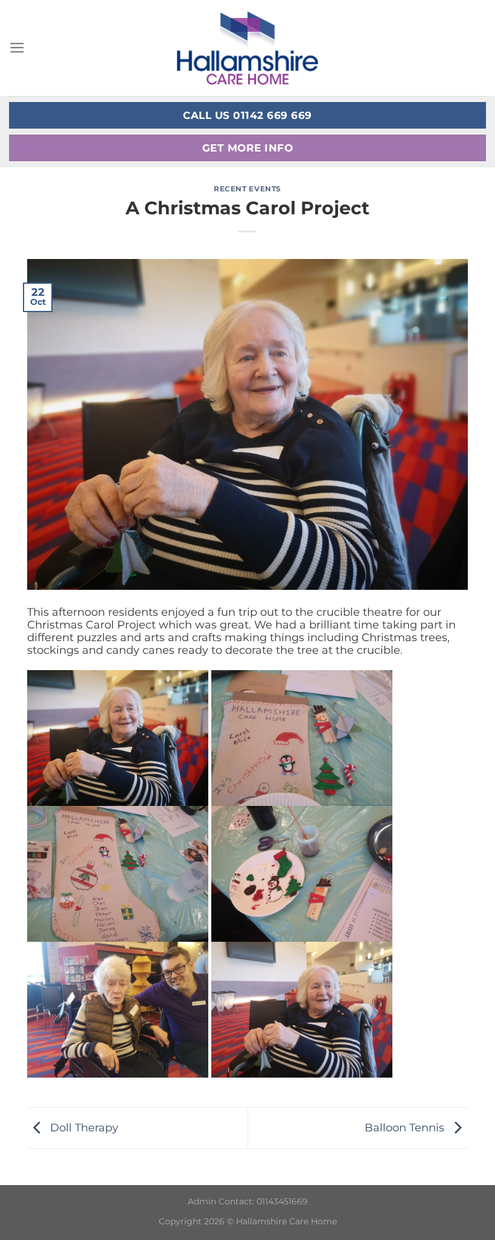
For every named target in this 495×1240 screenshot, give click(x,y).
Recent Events (247, 188)
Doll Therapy (82, 1126)
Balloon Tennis (406, 1126)
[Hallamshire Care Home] (247, 47)
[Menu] (17, 47)
